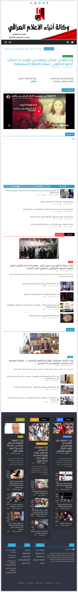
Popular (61, 186)
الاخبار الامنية (39, 583)
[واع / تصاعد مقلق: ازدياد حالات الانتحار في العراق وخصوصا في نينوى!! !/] (41, 520)
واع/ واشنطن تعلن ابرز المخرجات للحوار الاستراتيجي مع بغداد (62, 80)
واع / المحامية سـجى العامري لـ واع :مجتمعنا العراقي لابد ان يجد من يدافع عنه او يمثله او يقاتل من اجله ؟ (33, 398)
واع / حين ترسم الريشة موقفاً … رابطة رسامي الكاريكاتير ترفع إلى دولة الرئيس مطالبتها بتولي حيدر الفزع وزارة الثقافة (32, 306)
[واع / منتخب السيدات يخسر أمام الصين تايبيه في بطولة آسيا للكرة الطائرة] (65, 493)
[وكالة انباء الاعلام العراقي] (72, 42)
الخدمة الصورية (40, 553)
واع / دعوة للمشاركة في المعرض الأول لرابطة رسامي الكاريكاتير (40, 283)
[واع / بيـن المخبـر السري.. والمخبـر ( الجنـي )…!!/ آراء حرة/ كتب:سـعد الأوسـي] (17, 493)
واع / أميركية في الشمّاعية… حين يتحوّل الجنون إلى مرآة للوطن (41, 294)
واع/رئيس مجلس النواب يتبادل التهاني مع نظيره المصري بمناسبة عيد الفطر (51, 216)
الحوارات (70, 357)
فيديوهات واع (40, 550)
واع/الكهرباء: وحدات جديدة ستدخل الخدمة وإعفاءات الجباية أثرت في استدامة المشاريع (48, 209)
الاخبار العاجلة (26, 556)
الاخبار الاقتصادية (67, 56)
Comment (14, 186)
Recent (38, 186)
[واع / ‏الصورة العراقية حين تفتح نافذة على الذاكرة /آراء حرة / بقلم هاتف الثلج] (15, 424)
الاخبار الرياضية (67, 436)
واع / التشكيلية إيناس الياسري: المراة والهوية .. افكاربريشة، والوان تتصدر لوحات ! (36, 387)
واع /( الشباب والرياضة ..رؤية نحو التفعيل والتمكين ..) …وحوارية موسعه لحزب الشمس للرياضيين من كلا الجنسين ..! (41, 361)
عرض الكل (69, 234)
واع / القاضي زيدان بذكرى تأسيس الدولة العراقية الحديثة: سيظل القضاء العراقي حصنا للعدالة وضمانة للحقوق (32, 191)
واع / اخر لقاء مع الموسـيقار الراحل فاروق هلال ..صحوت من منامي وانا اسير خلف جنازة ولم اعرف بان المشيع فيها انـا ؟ (33, 377)
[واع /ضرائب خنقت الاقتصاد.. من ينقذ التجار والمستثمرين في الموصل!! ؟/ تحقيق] (41, 480)
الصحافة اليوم (40, 556)
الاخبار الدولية (26, 553)
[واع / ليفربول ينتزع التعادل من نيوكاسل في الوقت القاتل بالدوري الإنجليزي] (63, 424)
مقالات (20, 436)
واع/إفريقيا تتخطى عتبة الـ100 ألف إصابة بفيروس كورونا (56, 201)
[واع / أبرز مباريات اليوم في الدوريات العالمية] (65, 512)
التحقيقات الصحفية (42, 443)
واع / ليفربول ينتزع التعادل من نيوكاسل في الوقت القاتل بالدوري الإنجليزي (64, 445)
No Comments (40, 195)
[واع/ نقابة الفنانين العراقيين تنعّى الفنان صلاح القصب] (67, 314)
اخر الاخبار (27, 550)
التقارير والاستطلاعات (24, 559)
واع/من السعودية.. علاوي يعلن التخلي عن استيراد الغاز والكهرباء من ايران (52, 224)
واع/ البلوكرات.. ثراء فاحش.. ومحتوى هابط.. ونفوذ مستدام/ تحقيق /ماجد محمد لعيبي (40, 454)
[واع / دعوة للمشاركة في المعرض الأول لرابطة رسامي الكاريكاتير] (67, 282)
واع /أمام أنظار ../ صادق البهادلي (27, 80)
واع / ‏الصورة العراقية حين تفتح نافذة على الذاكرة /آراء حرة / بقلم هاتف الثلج (15, 445)
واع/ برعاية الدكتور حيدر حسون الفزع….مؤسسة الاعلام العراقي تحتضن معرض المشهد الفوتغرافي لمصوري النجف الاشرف (41, 266)
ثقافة (70, 262)
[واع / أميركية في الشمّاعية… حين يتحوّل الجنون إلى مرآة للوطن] (67, 293)
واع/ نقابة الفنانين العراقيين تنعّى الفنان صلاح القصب (44, 315)
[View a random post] (5, 42)
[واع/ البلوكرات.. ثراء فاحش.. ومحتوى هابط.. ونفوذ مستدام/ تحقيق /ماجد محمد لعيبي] (39, 424)
